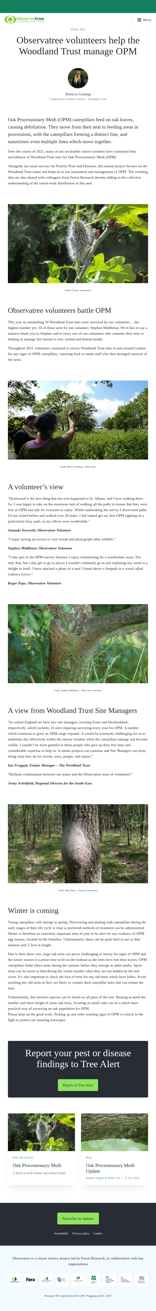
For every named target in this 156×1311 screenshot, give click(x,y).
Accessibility (61, 1233)
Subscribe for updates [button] (78, 1218)
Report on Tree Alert (78, 1085)
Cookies (97, 1233)
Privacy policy (81, 1233)
